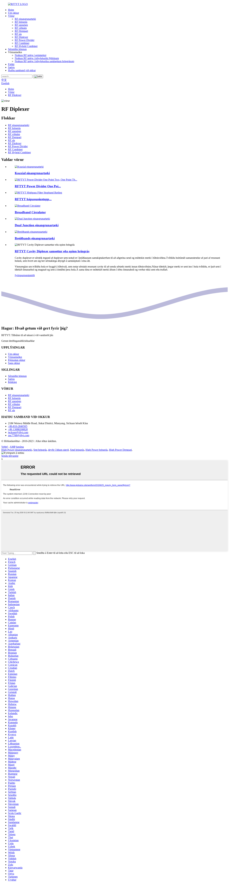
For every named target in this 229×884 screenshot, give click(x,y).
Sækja (11, 67)
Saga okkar (14, 363)
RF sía (18, 34)
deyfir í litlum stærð (58, 449)
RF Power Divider (24, 40)
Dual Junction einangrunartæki (37, 225)
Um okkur (13, 12)
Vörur (11, 15)
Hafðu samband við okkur (22, 70)
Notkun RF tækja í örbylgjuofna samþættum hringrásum (44, 61)
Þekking (12, 382)
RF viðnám (21, 28)
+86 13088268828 (18, 429)
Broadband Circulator (30, 212)
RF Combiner (22, 43)
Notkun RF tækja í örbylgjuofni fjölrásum (37, 58)
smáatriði (30, 275)
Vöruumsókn (15, 357)
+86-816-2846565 (17, 426)
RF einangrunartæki (25, 18)
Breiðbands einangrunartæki (35, 238)
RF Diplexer (21, 37)
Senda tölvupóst (9, 455)
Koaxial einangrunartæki (32, 173)
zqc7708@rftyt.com (18, 435)
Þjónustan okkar (16, 360)
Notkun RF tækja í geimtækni (30, 55)
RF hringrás (21, 22)
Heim (11, 9)
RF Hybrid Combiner (26, 46)
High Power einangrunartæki (16, 449)
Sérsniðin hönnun (17, 49)
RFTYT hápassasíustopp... (33, 199)
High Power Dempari (120, 449)
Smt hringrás (40, 449)
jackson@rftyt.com (18, 432)
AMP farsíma (17, 446)
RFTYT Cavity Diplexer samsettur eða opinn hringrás (52, 251)
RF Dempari (21, 31)
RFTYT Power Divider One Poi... (38, 186)
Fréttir (11, 64)
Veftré (4, 446)
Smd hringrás (77, 449)
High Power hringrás (96, 449)
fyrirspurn (20, 275)
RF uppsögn (21, 25)
